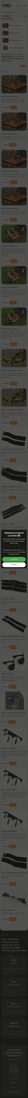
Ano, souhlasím (14, 559)
